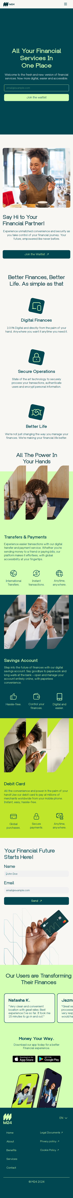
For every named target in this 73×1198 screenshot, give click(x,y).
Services (11, 1158)
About (10, 1141)
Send (34, 900)
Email (9, 883)
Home (10, 1132)
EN (61, 1117)
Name (9, 866)
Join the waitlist (36, 97)
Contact (11, 1167)
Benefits (11, 1150)
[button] (65, 4)
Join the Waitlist (34, 254)
